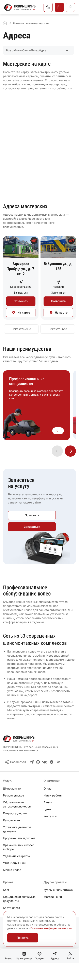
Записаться (59, 7)
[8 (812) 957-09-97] (48, 7)
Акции (48, 802)
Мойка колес (12, 870)
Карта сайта (11, 907)
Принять (23, 937)
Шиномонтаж (12, 788)
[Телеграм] (31, 761)
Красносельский (21, 286)
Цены (47, 809)
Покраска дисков (15, 813)
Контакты (50, 816)
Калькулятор (24, 958)
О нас (47, 788)
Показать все (57, 329)
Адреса (55, 958)
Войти (70, 958)
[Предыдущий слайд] (57, 451)
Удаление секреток (16, 856)
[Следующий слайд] (70, 451)
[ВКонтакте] (44, 761)
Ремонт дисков (13, 795)
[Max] (38, 762)
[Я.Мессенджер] (58, 761)
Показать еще (21, 329)
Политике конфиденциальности (51, 928)
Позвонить (21, 301)
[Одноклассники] (51, 761)
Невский (58, 286)
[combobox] (38, 50)
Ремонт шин (11, 820)
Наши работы (53, 795)
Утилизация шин (14, 863)
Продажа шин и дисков (19, 838)
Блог (6, 890)
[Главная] (20, 7)
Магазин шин (53, 896)
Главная (5, 23)
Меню (8, 958)
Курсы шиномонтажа (58, 890)
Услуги (39, 958)
